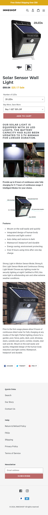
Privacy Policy (11, 446)
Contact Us (10, 409)
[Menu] (43, 10)
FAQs (7, 433)
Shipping (9, 439)
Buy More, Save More (12, 105)
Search (8, 395)
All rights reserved (32, 507)
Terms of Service (13, 453)
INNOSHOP (20, 507)
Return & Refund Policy (15, 426)
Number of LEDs (10, 95)
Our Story (9, 402)
